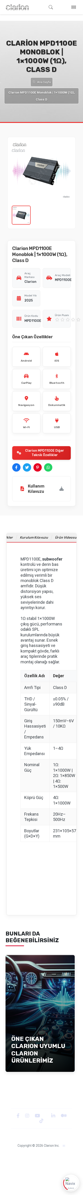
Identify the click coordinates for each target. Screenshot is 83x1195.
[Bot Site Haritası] (63, 1145)
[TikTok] (41, 1121)
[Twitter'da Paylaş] (27, 467)
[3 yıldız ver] (68, 320)
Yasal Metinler (28, 1155)
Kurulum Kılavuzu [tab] (34, 538)
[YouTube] (38, 1115)
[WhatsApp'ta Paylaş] (48, 467)
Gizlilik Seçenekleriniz (41, 1171)
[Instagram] (27, 1115)
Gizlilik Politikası (54, 1155)
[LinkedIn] (53, 1115)
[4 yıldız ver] (73, 320)
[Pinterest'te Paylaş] (37, 467)
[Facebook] (19, 1115)
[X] (46, 1115)
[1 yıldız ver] (57, 320)
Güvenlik (23, 1160)
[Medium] (64, 1115)
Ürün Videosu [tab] (65, 538)
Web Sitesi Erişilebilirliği (50, 1160)
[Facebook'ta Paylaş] (16, 467)
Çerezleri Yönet (42, 1166)
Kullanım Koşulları (41, 1176)
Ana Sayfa (44, 82)
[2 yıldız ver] (62, 320)
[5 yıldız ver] (78, 320)
